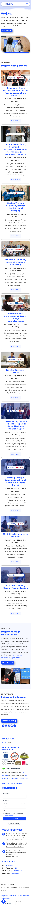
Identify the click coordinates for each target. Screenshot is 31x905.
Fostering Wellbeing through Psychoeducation (15, 586)
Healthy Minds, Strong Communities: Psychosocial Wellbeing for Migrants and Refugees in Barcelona (15, 149)
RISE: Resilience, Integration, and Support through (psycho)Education (15, 317)
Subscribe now (8, 721)
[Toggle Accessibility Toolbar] (3, 901)
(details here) (15, 873)
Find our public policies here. (15, 847)
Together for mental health (15, 371)
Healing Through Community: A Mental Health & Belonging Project (15, 481)
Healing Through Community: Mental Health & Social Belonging (15, 207)
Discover (6, 31)
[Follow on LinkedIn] (3, 725)
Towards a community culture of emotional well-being (15, 262)
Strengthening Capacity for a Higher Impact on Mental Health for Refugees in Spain (15, 425)
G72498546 (9, 865)
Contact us (6, 663)
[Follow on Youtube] (12, 725)
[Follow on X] (6, 725)
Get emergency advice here (14, 839)
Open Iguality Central (12, 856)
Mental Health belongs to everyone (15, 535)
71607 (15, 868)
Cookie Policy (5, 901)
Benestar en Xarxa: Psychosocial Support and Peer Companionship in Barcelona (15, 92)
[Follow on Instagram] (9, 725)
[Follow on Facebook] (14, 725)
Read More (15, 121)
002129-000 (18, 871)
